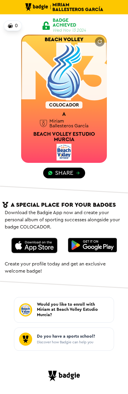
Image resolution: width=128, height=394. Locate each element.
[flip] (99, 42)
